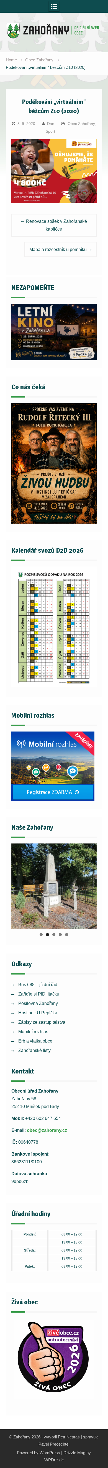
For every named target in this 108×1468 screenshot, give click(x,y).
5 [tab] (66, 934)
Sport (50, 131)
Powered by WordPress (38, 1452)
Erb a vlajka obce (35, 1041)
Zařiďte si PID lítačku (38, 994)
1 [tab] (41, 934)
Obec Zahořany (81, 123)
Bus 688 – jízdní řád (37, 984)
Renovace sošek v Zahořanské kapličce (56, 225)
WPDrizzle (54, 1459)
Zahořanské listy (34, 1050)
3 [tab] (53, 934)
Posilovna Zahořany (38, 1003)
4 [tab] (60, 934)
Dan (50, 123)
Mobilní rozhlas (33, 1031)
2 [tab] (47, 934)
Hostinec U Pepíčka (37, 1012)
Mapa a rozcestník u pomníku (58, 249)
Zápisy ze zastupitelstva (41, 1022)
